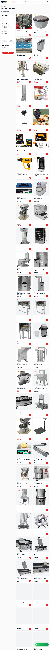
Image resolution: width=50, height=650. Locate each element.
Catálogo (13, 1)
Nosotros (18, 1)
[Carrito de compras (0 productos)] (48, 2)
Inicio (9, 1)
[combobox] (34, 2)
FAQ (22, 1)
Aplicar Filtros (8, 52)
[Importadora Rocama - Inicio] (4, 2)
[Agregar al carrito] (30, 35)
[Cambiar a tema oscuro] (45, 2)
